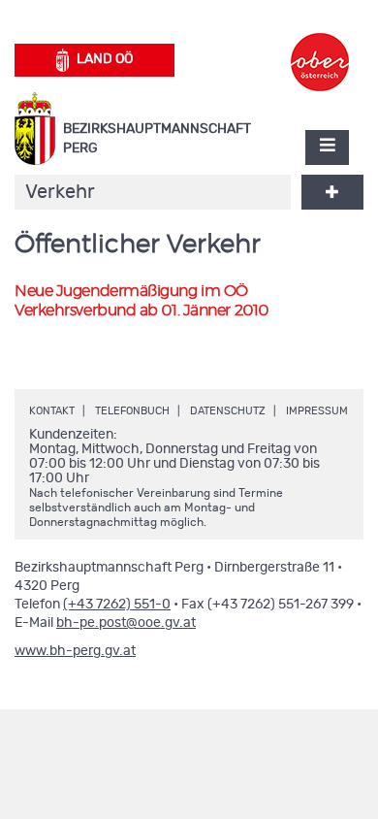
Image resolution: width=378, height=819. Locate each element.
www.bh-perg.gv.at (75, 651)
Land (105, 59)
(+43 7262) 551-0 (117, 604)
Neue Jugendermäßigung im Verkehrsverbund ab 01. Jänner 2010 (141, 301)
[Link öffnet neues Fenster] (320, 44)
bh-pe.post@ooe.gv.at (126, 623)
